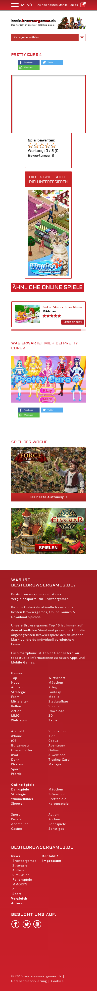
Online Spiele (23, 785)
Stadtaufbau (58, 701)
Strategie (18, 692)
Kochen (54, 819)
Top (14, 678)
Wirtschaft (56, 678)
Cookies (57, 981)
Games (17, 673)
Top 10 (54, 625)
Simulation (57, 731)
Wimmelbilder (22, 799)
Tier (51, 736)
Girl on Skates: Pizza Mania (62, 307)
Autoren (18, 903)
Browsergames (35, 612)
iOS (14, 741)
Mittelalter (19, 701)
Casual (53, 741)
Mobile (16, 662)
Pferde (16, 774)
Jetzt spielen (73, 322)
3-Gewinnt (56, 755)
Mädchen (49, 311)
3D (50, 715)
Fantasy (54, 692)
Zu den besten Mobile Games (57, 5)
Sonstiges (56, 828)
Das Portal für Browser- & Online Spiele (33, 25)
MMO (15, 715)
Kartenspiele (58, 803)
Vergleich (19, 898)
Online (53, 750)
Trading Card (59, 759)
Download (19, 617)
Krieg (52, 687)
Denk (15, 759)
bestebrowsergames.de (42, 847)
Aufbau (17, 687)
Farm (15, 697)
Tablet (48, 653)
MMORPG (19, 884)
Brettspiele (57, 799)
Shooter (54, 706)
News (15, 856)
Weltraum (19, 720)
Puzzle (16, 819)
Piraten (17, 764)
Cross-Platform (23, 750)
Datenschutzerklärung (29, 981)
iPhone (16, 736)
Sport (15, 769)
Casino (16, 828)
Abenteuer (56, 745)
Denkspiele (20, 789)
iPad (14, 755)
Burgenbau (20, 745)
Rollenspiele (22, 879)
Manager (55, 764)
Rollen (16, 706)
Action (16, 711)
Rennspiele (57, 824)
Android (17, 731)
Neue (15, 682)
